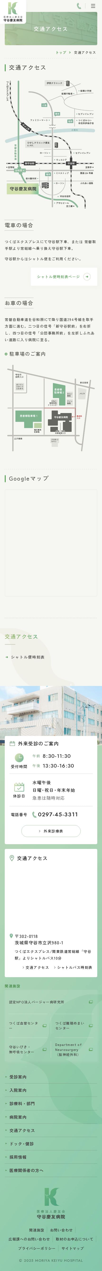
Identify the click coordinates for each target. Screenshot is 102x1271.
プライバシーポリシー (37, 1248)
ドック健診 (21, 1144)
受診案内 (18, 1077)
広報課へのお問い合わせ (29, 1239)
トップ (61, 52)
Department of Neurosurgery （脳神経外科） (68, 1049)
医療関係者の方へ (26, 1170)
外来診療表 (53, 830)
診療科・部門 (22, 1103)
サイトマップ (72, 1248)
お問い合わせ (61, 1229)
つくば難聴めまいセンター (69, 1025)
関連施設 (36, 1229)
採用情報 (18, 1157)
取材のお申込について (74, 1239)
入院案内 (18, 1090)
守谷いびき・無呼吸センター (22, 1049)
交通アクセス (37, 967)
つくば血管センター (23, 1025)
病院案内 (18, 1117)
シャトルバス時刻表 (75, 967)
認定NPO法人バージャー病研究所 (36, 1002)
